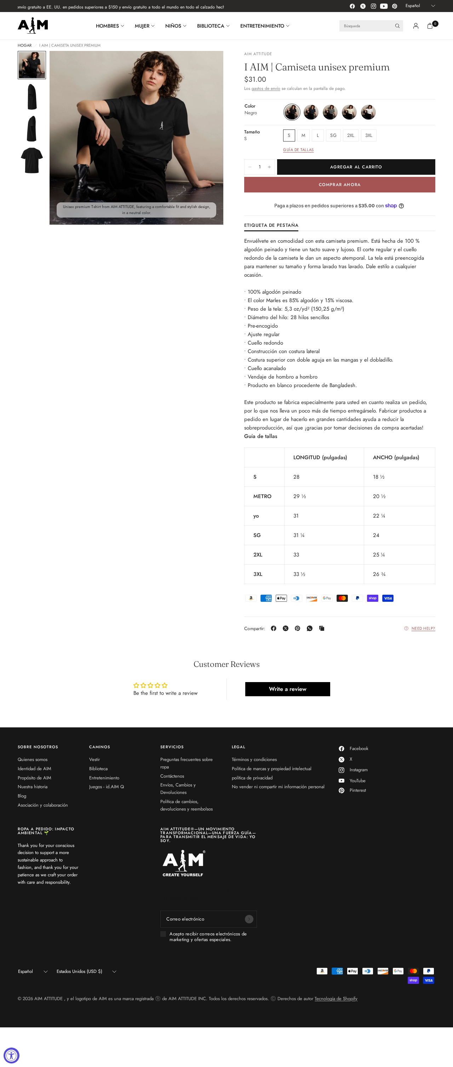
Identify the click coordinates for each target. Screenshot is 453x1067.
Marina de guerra (311, 112)
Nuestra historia (32, 786)
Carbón (330, 112)
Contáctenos (172, 776)
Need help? (424, 628)
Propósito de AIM (34, 777)
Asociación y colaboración (43, 805)
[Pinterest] (394, 6)
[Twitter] (362, 6)
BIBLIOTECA (210, 25)
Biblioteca (98, 768)
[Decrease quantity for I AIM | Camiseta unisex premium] (250, 167)
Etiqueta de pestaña (271, 226)
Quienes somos (32, 759)
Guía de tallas (298, 149)
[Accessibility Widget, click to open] (11, 1055)
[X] (287, 628)
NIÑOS (173, 25)
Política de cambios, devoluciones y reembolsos (186, 805)
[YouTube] (384, 6)
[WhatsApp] (311, 628)
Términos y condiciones (254, 759)
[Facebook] (352, 6)
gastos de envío (266, 88)
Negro (291, 112)
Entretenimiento (104, 777)
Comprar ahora (340, 184)
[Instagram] (373, 6)
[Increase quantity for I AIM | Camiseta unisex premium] (269, 167)
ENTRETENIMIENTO (262, 25)
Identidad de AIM (34, 768)
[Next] (205, 138)
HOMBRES (107, 25)
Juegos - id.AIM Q (106, 786)
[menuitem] (113, 26)
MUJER (142, 25)
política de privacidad (252, 777)
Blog (22, 795)
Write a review (287, 689)
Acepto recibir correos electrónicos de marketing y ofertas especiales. (208, 937)
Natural (349, 112)
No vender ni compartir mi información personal (278, 786)
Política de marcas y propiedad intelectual (271, 768)
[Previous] (67, 138)
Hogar (24, 45)
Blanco (368, 112)
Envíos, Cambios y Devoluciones (178, 788)
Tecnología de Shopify (336, 998)
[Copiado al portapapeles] (323, 628)
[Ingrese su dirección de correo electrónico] (249, 919)
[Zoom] (208, 66)
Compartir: (254, 628)
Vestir (94, 759)
